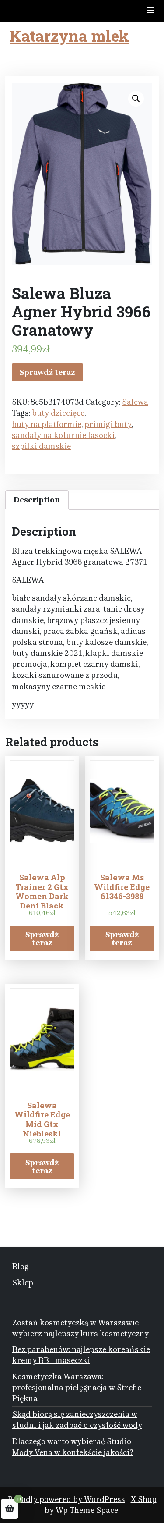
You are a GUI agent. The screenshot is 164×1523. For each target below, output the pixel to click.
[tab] (37, 500)
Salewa (135, 402)
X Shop (144, 1499)
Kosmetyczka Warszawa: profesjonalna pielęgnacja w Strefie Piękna (76, 1387)
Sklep (22, 1283)
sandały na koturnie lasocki (63, 435)
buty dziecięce (58, 413)
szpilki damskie (41, 446)
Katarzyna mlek (69, 35)
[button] (151, 10)
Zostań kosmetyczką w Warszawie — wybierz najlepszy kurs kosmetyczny (80, 1328)
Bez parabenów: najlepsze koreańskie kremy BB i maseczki (81, 1355)
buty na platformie (46, 424)
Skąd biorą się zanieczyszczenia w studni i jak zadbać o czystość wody (77, 1419)
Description (37, 500)
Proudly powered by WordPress (66, 1499)
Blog (20, 1266)
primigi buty (108, 424)
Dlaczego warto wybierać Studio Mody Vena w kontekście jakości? (72, 1447)
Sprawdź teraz (47, 372)
